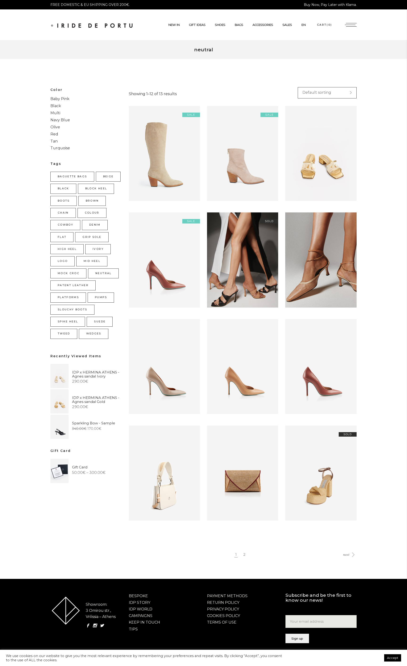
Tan (54, 141)
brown (92, 200)
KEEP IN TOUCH (144, 622)
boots (64, 200)
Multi (55, 113)
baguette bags (72, 176)
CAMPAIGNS (140, 615)
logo (63, 261)
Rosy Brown (299, 371)
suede (100, 321)
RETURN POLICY (223, 602)
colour (92, 212)
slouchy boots (72, 309)
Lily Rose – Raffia (225, 478)
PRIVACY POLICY (223, 609)
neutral (103, 273)
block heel (96, 188)
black (63, 188)
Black (55, 106)
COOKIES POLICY (223, 615)
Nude (214, 371)
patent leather (73, 285)
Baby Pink (59, 99)
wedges (93, 333)
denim (95, 224)
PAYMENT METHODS (227, 596)
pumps (101, 297)
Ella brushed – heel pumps (313, 265)
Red (54, 134)
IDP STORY (139, 602)
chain (63, 212)
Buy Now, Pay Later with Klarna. (330, 5)
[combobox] (327, 92)
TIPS (133, 629)
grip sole (91, 237)
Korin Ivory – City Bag (151, 478)
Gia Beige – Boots (148, 158)
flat (62, 237)
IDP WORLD (140, 609)
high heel (67, 249)
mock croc (68, 273)
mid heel (92, 261)
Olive (55, 127)
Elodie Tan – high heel (230, 265)
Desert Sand (143, 371)
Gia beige (218, 158)
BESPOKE (138, 596)
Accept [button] (392, 658)
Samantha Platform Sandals (315, 478)
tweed (64, 333)
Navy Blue (60, 120)
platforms (68, 297)
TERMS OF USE (221, 622)
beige (108, 176)
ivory (98, 249)
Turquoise (60, 148)
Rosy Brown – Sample (152, 265)
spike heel (68, 321)
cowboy (65, 224)
